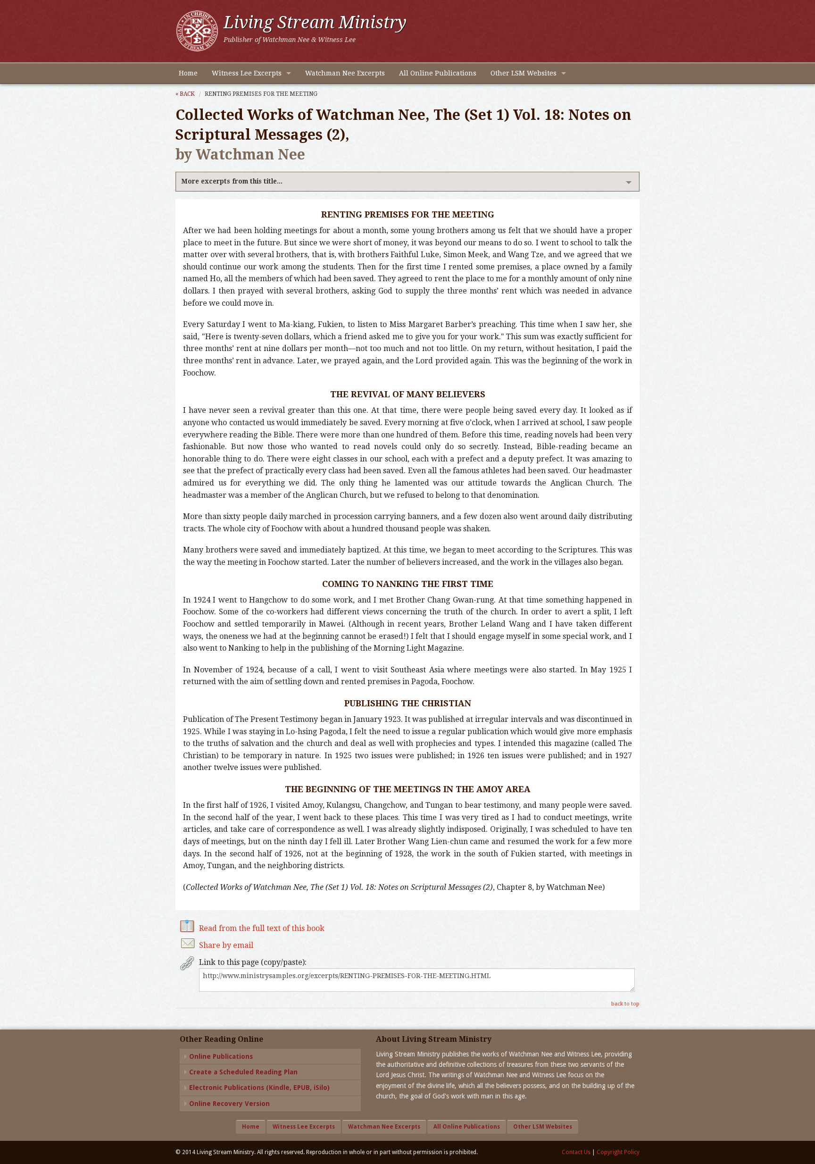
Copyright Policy (618, 1152)
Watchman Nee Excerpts (345, 73)
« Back (185, 94)
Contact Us (576, 1152)
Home (188, 73)
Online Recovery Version (229, 1103)
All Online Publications (437, 73)
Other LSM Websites (524, 73)
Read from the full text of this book (261, 928)
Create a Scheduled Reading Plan (243, 1072)
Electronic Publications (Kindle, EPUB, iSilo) (259, 1087)
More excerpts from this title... (232, 181)
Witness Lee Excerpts (247, 73)
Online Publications (221, 1056)
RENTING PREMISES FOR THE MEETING (261, 94)
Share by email (226, 945)
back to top (625, 1004)
